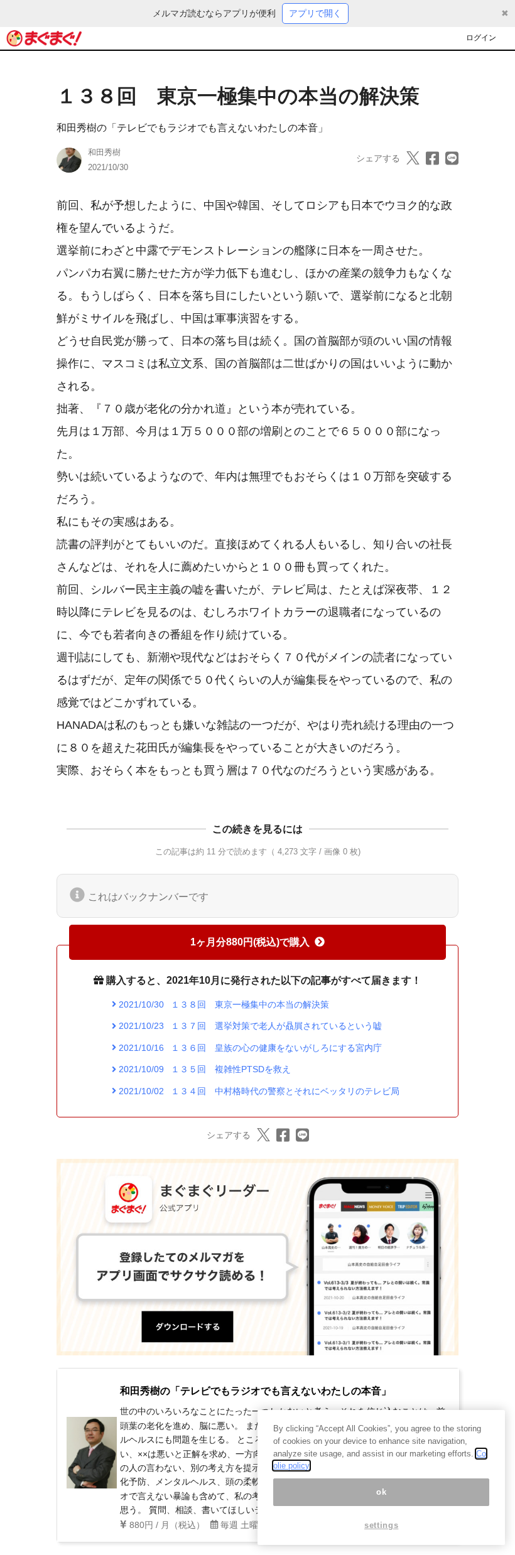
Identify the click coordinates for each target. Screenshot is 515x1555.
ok (381, 1492)
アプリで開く (315, 13)
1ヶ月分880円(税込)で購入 (250, 942)
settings (381, 1525)
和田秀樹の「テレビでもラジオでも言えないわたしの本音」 (192, 127)
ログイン (481, 37)
